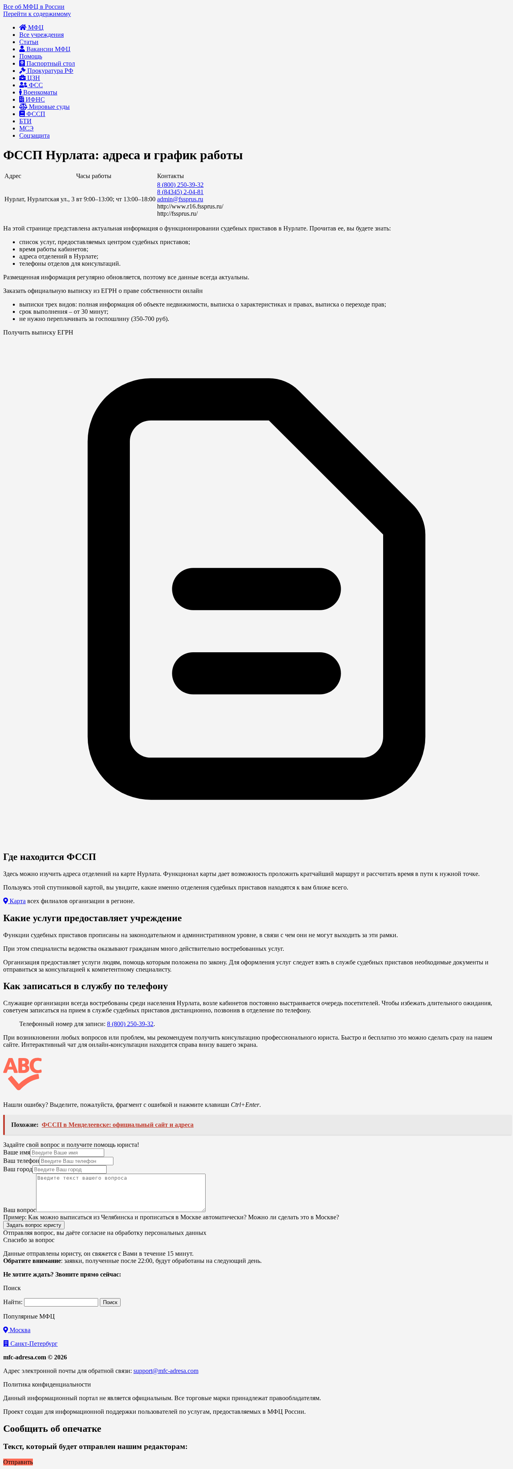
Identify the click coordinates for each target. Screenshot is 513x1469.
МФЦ (35, 27)
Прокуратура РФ (49, 70)
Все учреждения (41, 34)
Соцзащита (34, 135)
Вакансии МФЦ (48, 49)
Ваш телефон (21, 1160)
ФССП (35, 113)
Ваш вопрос (19, 1209)
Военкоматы (39, 92)
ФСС (35, 85)
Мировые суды (48, 106)
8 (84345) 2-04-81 (180, 191)
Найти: (12, 1302)
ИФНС (34, 99)
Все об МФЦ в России (34, 6)
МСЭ (26, 128)
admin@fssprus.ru (180, 199)
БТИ (25, 121)
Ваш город (17, 1169)
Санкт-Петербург (33, 1343)
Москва (19, 1330)
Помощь (30, 56)
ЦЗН (33, 77)
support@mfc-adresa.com (165, 1370)
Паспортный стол (50, 63)
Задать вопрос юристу (33, 1225)
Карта (17, 901)
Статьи (28, 41)
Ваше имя (16, 1152)
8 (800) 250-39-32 (180, 184)
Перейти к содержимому (37, 13)
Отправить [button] (18, 1462)
